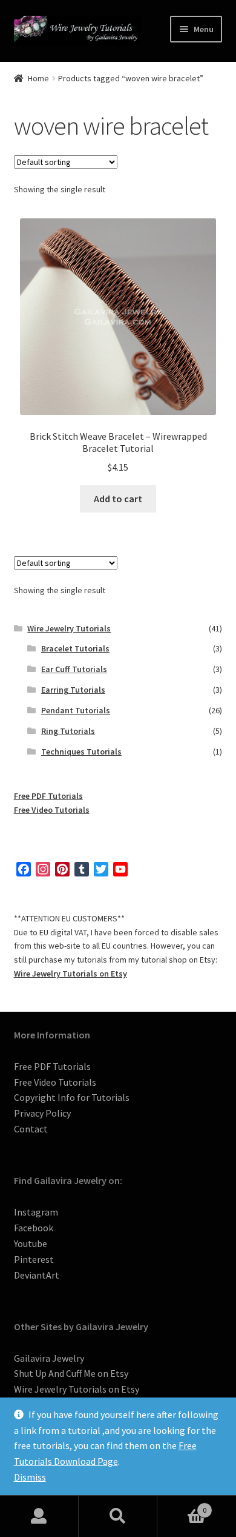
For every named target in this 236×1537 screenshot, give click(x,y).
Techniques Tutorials (81, 751)
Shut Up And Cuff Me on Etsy (71, 1373)
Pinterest (34, 1259)
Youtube (30, 1243)
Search (118, 1516)
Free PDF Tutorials (48, 795)
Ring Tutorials (68, 730)
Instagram (36, 1212)
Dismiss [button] (30, 1477)
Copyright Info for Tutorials (71, 1097)
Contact (31, 1129)
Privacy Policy (42, 1113)
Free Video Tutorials (52, 809)
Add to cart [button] (118, 499)
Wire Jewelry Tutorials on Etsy (70, 973)
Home (38, 78)
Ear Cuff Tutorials (74, 669)
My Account (39, 1516)
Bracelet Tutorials (75, 648)
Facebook (33, 1228)
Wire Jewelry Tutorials (69, 628)
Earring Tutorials (73, 689)
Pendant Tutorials (75, 710)
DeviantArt (36, 1275)
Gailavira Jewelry (49, 1358)
